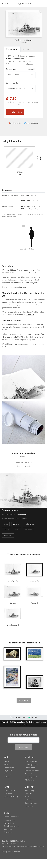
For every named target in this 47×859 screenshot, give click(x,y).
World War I (8, 536)
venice (17, 530)
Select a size (20, 69)
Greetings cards (31, 777)
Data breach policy (11, 826)
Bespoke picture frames (21, 846)
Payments (8, 771)
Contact (7, 761)
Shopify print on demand (11, 852)
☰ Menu (5, 3)
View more (23, 700)
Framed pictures (31, 764)
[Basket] (43, 3)
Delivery (5, 334)
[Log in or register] (39, 3)
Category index (31, 803)
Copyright (8, 829)
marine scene (29, 524)
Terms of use (9, 823)
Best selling (29, 791)
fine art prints (24, 287)
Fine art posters (31, 761)
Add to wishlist (15, 123)
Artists (27, 797)
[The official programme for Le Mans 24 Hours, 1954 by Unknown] (12, 677)
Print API (5, 844)
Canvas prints (30, 767)
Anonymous (23, 42)
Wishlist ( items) (11, 797)
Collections (29, 800)
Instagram (29, 806)
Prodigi (13, 844)
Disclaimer (8, 832)
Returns (7, 777)
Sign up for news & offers (23, 734)
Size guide (31, 69)
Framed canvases (32, 771)
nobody (6, 530)
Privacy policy (9, 820)
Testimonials (9, 767)
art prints (29, 64)
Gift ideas (8, 794)
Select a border (12, 83)
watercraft (28, 530)
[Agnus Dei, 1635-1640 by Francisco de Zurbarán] (12, 653)
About (6, 764)
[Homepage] (23, 4)
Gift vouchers (9, 791)
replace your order (22, 344)
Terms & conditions (12, 817)
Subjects (28, 794)
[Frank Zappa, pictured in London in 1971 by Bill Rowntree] (34, 682)
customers (30, 315)
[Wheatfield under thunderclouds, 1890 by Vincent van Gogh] (34, 653)
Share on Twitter (32, 123)
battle (6, 524)
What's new (29, 780)
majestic (16, 524)
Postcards (28, 774)
